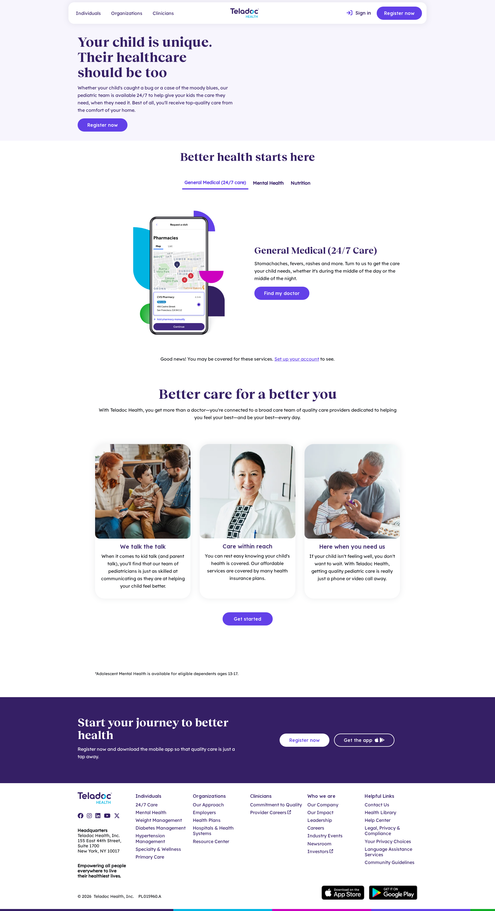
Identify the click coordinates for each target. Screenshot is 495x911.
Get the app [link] (358, 740)
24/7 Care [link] (146, 805)
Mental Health (268, 183)
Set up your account (296, 359)
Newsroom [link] (319, 844)
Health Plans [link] (207, 820)
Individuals (88, 13)
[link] (358, 13)
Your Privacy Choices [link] (388, 841)
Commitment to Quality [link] (276, 805)
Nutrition (301, 183)
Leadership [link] (319, 820)
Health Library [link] (380, 812)
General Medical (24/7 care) (215, 182)
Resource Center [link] (211, 841)
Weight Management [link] (158, 820)
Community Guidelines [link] (390, 862)
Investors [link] (318, 851)
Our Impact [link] (320, 812)
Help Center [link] (377, 820)
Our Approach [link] (208, 805)
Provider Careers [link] (268, 812)
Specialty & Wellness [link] (158, 849)
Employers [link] (204, 812)
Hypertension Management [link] (150, 838)
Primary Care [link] (149, 857)
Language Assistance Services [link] (388, 852)
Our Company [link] (322, 805)
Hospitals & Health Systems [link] (213, 830)
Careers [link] (315, 828)
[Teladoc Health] (244, 13)
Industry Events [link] (325, 835)
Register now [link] (399, 13)
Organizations (126, 13)
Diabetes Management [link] (160, 828)
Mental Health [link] (150, 812)
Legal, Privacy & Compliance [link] (382, 830)
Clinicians (163, 13)
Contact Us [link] (377, 805)
